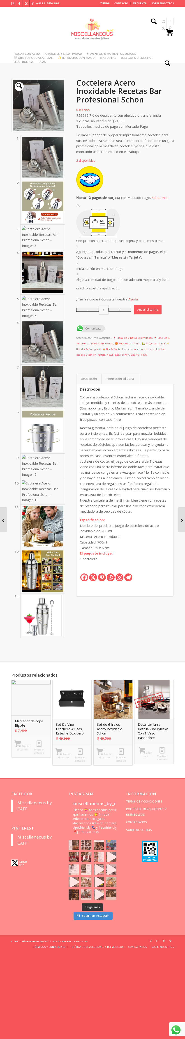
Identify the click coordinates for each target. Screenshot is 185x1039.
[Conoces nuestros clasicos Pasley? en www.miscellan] (111, 845)
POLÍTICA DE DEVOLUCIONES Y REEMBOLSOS (146, 812)
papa (118, 354)
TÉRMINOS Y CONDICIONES (144, 801)
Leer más (147, 754)
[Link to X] (26, 3)
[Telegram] (128, 577)
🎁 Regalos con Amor (128, 343)
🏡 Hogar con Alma (153, 343)
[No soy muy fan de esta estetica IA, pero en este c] (74, 845)
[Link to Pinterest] (33, 3)
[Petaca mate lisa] (181, 519)
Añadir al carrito (147, 309)
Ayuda (133, 299)
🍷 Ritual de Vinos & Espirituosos (132, 337)
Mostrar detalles (39, 751)
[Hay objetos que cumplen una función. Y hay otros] (111, 869)
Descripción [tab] (89, 379)
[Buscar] (153, 22)
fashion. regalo (96, 354)
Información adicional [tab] (120, 379)
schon (125, 354)
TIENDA (105, 3)
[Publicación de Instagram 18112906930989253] (99, 845)
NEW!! (110, 354)
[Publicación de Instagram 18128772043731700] (86, 869)
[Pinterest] (102, 577)
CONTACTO (121, 3)
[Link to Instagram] (12, 3)
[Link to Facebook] (19, 3)
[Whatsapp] (111, 577)
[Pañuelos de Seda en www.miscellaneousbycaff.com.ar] (99, 857)
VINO (144, 354)
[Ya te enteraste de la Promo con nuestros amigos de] (111, 894)
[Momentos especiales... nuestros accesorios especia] (99, 869)
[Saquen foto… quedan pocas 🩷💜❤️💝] (74, 882)
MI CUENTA (140, 3)
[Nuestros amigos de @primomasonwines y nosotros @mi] (74, 894)
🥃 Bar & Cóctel (111, 349)
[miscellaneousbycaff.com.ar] (92, 35)
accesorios (140, 349)
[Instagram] (119, 577)
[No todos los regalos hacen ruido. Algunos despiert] (111, 882)
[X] (93, 577)
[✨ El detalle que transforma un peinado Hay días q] (86, 845)
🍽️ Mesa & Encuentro (100, 343)
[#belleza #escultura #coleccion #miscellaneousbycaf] (99, 894)
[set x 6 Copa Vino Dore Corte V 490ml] (3, 519)
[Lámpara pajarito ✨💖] (99, 882)
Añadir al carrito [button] (23, 747)
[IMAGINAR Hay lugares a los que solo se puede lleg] (86, 882)
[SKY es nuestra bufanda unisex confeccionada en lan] (74, 857)
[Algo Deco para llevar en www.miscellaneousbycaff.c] (111, 857)
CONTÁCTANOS (136, 822)
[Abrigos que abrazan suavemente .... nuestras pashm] (86, 894)
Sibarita (135, 354)
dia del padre (157, 349)
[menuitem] (105, 3)
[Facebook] (84, 577)
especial (81, 354)
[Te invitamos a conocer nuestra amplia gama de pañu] (74, 869)
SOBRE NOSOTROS (162, 3)
